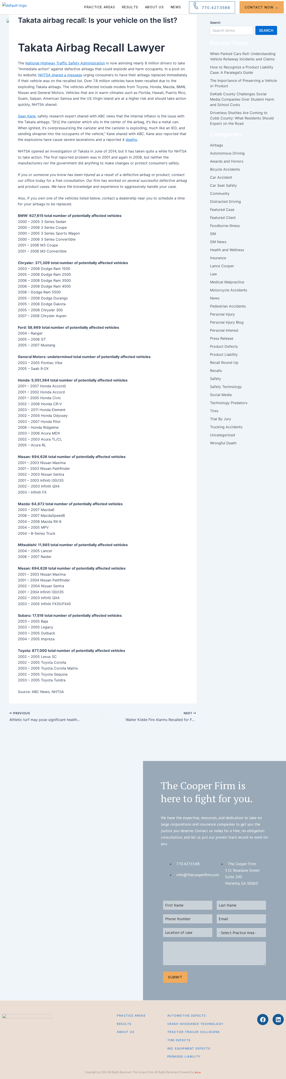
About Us (154, 7)
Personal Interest (224, 330)
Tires (214, 411)
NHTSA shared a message (60, 75)
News (176, 7)
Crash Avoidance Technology (195, 1024)
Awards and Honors (226, 161)
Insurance (218, 258)
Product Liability (224, 354)
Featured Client (223, 217)
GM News (218, 242)
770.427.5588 (216, 7)
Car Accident (221, 177)
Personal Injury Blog (227, 322)
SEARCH (266, 30)
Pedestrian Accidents (228, 306)
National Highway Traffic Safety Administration (65, 63)
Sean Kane (27, 116)
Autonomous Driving (227, 153)
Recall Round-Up (224, 362)
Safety (215, 378)
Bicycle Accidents (225, 169)
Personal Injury (222, 314)
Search (215, 22)
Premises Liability (184, 1056)
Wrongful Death (223, 443)
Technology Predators (228, 403)
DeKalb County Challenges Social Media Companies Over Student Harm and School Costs (242, 99)
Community (219, 193)
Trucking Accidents (226, 427)
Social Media (221, 394)
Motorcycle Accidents (228, 290)
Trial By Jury (220, 419)
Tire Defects (179, 1040)
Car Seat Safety (223, 185)
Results (130, 7)
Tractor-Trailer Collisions (193, 1032)
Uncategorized (222, 435)
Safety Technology (226, 386)
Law (213, 274)
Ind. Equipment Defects (188, 1048)
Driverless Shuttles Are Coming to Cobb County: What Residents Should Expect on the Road (242, 118)
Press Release (221, 338)
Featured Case (222, 209)
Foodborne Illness (225, 225)
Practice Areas (99, 7)
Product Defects (224, 346)
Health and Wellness (227, 250)
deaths (131, 139)
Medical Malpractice (227, 282)
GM (213, 233)
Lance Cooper (222, 266)
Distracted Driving (225, 201)
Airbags (216, 145)
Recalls (216, 370)
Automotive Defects (186, 1015)
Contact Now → (262, 7)
